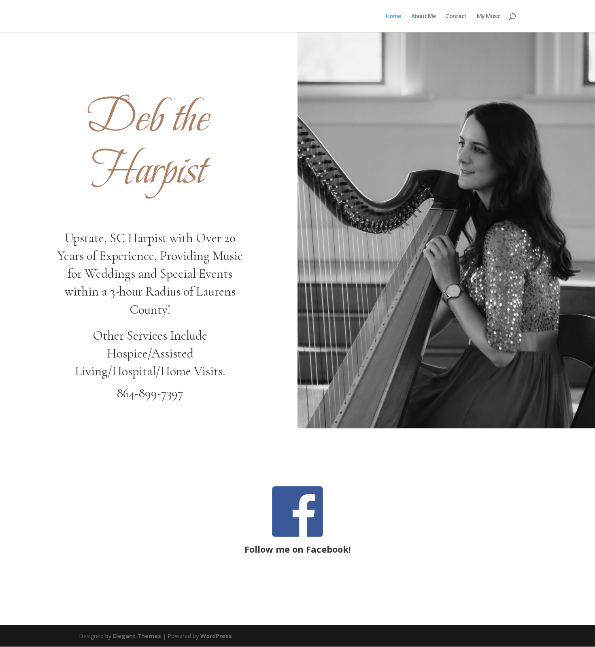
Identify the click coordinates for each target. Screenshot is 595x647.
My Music (488, 16)
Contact (456, 16)
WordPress (216, 636)
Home (393, 16)
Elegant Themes (137, 636)
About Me (423, 16)
